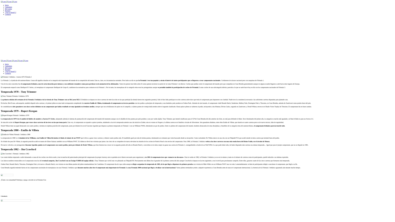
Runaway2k (11, 190)
